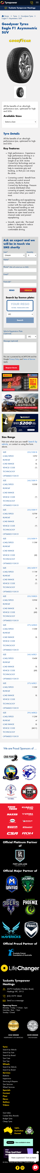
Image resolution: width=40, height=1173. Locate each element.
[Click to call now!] (31, 3)
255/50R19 (32, 510)
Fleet (5, 1096)
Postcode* (7, 282)
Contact (6, 1093)
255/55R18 (32, 452)
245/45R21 (32, 654)
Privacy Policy (14, 359)
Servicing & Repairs (10, 1081)
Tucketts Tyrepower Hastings (21, 8)
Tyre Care (6, 1058)
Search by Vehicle (9, 1050)
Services (6, 1073)
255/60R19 (32, 538)
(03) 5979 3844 (14, 996)
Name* (6, 259)
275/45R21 (32, 683)
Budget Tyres (7, 1118)
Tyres (5, 1047)
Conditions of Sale (29, 1162)
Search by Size (8, 1052)
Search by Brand (9, 1055)
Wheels (6, 1064)
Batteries (6, 1076)
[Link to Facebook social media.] (18, 1168)
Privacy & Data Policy (16, 1162)
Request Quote (11, 368)
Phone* (15, 267)
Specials (6, 1090)
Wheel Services (9, 1087)
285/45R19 (32, 568)
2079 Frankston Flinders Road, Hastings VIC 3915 (20, 990)
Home (6, 16)
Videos (6, 1105)
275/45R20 (32, 625)
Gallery (6, 1102)
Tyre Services (8, 1084)
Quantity (30, 252)
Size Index (7, 1113)
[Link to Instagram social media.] (22, 1168)
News (5, 1099)
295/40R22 (32, 713)
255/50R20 (32, 596)
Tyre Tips (6, 1061)
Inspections (7, 1078)
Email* (6, 274)
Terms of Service (29, 359)
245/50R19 (32, 480)
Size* (5, 252)
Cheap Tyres (7, 1121)
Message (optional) (10, 341)
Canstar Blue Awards (11, 1116)
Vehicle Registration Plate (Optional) (12, 332)
